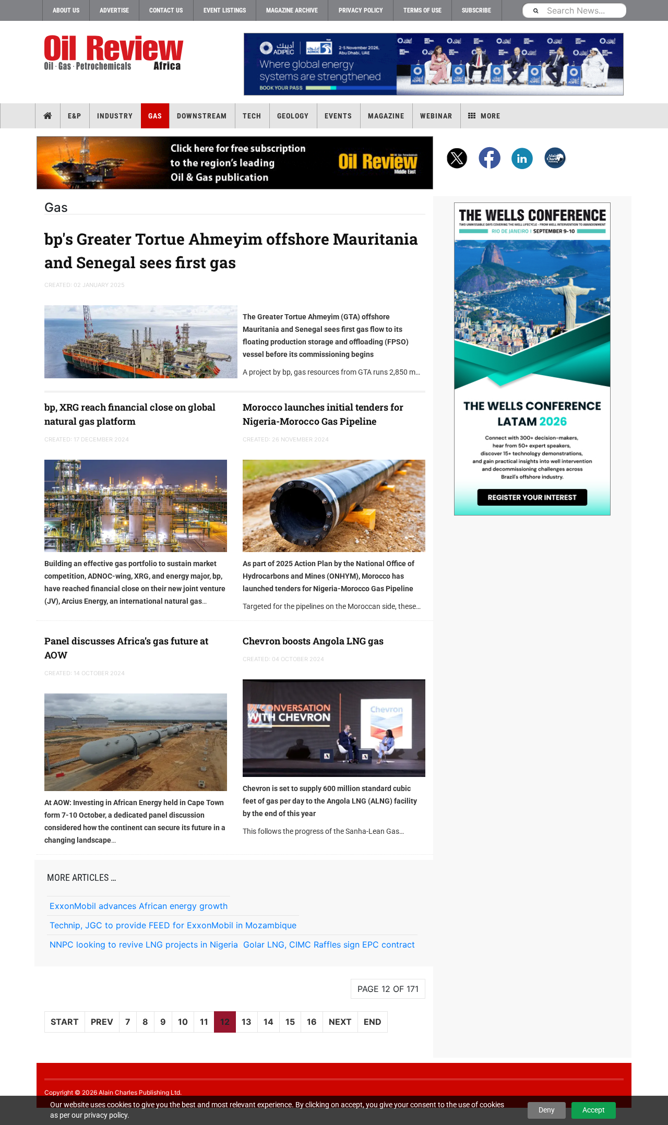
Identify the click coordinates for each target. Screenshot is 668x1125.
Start (65, 1021)
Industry (115, 116)
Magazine (386, 116)
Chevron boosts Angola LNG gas (313, 641)
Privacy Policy (361, 10)
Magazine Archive (292, 10)
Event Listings (225, 10)
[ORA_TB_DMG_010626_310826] (433, 64)
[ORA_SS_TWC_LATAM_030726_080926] (532, 359)
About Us (66, 10)
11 (204, 1021)
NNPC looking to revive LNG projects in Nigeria (144, 944)
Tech (252, 116)
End (372, 1021)
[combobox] (574, 10)
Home (47, 115)
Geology (293, 116)
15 (290, 1021)
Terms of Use (422, 10)
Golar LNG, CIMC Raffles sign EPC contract (329, 944)
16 (312, 1021)
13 (247, 1021)
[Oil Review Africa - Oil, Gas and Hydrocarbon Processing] (116, 53)
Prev (102, 1021)
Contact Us (166, 10)
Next (340, 1021)
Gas (155, 116)
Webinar (436, 116)
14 (268, 1021)
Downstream (202, 116)
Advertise (114, 10)
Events (338, 116)
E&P (74, 116)
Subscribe (476, 10)
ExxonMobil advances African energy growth (139, 906)
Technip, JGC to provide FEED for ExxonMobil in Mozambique (173, 925)
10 (183, 1021)
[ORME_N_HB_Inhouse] (235, 163)
